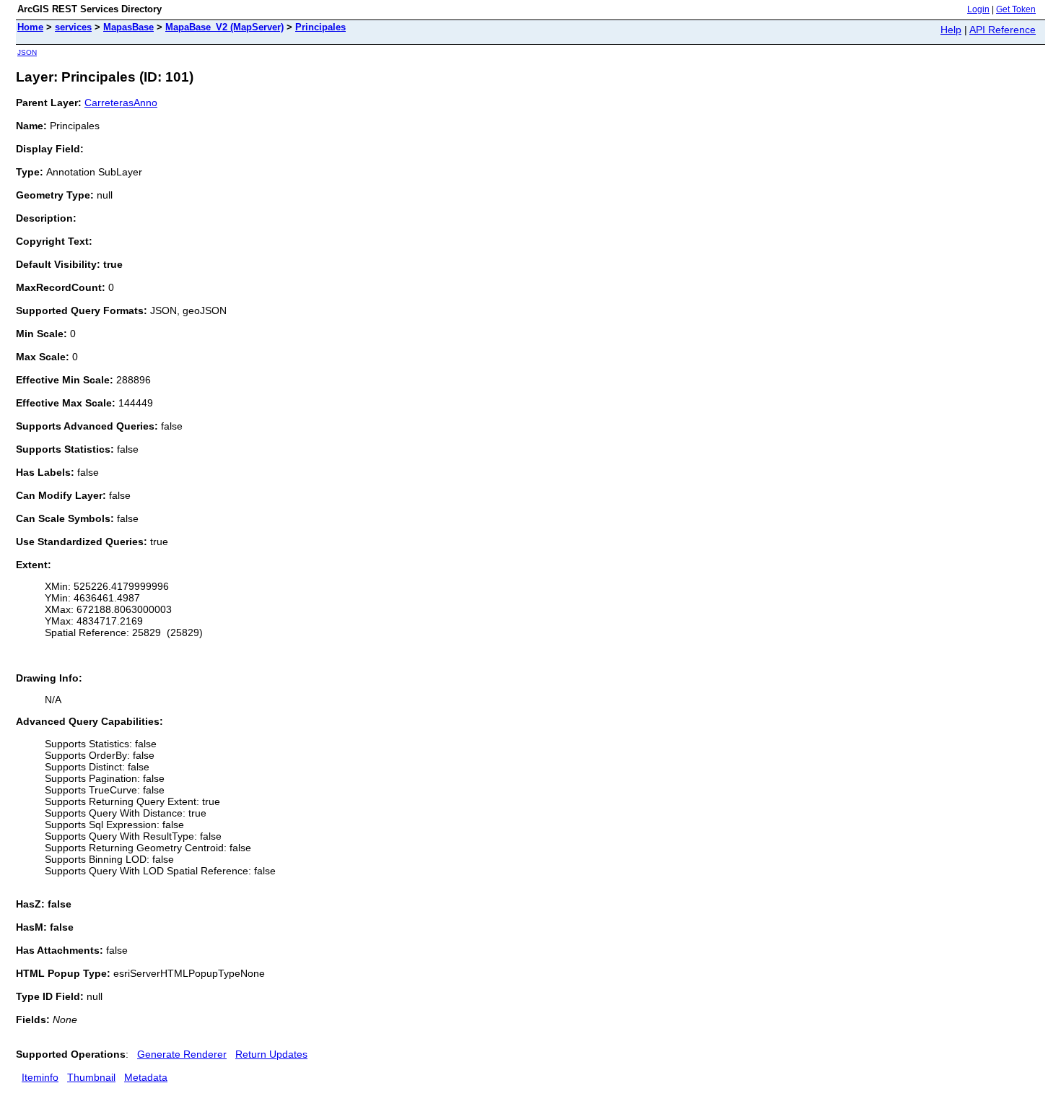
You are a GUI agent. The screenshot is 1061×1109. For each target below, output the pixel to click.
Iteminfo (40, 1077)
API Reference (1002, 29)
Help (950, 29)
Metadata (145, 1077)
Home (30, 27)
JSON (27, 52)
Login (978, 9)
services (73, 27)
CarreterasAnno (120, 102)
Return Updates (271, 1054)
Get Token (1016, 9)
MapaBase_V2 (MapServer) (224, 27)
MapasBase (128, 27)
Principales (320, 27)
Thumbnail (91, 1077)
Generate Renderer (182, 1054)
